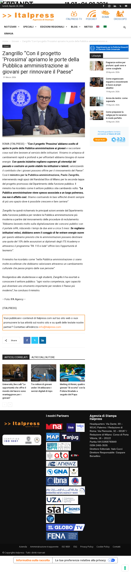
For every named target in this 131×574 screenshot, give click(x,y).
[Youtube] (126, 6)
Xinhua (8, 33)
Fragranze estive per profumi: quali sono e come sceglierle (116, 65)
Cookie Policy (103, 546)
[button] (124, 27)
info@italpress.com (50, 327)
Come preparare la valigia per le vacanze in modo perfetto (116, 115)
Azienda (23, 546)
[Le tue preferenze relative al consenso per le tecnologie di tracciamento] (125, 568)
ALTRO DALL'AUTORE (43, 357)
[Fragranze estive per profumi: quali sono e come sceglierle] (96, 65)
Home (5, 41)
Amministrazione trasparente (44, 546)
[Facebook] (103, 6)
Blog (74, 26)
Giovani (15, 41)
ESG (75, 546)
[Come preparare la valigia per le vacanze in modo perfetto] (96, 115)
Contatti (116, 546)
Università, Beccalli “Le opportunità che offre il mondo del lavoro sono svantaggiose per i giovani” (14, 391)
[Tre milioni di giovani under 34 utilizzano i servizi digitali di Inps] (43, 372)
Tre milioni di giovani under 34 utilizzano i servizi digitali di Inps (41, 387)
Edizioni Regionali (52, 26)
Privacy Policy (86, 546)
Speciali (28, 26)
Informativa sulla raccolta (33, 560)
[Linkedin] (114, 6)
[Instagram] (109, 6)
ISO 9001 (66, 546)
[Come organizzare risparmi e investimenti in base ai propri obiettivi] (96, 82)
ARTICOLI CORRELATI (15, 357)
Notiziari (10, 26)
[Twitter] (120, 6)
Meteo (88, 26)
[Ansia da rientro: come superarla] (96, 101)
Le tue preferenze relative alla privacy (80, 560)
